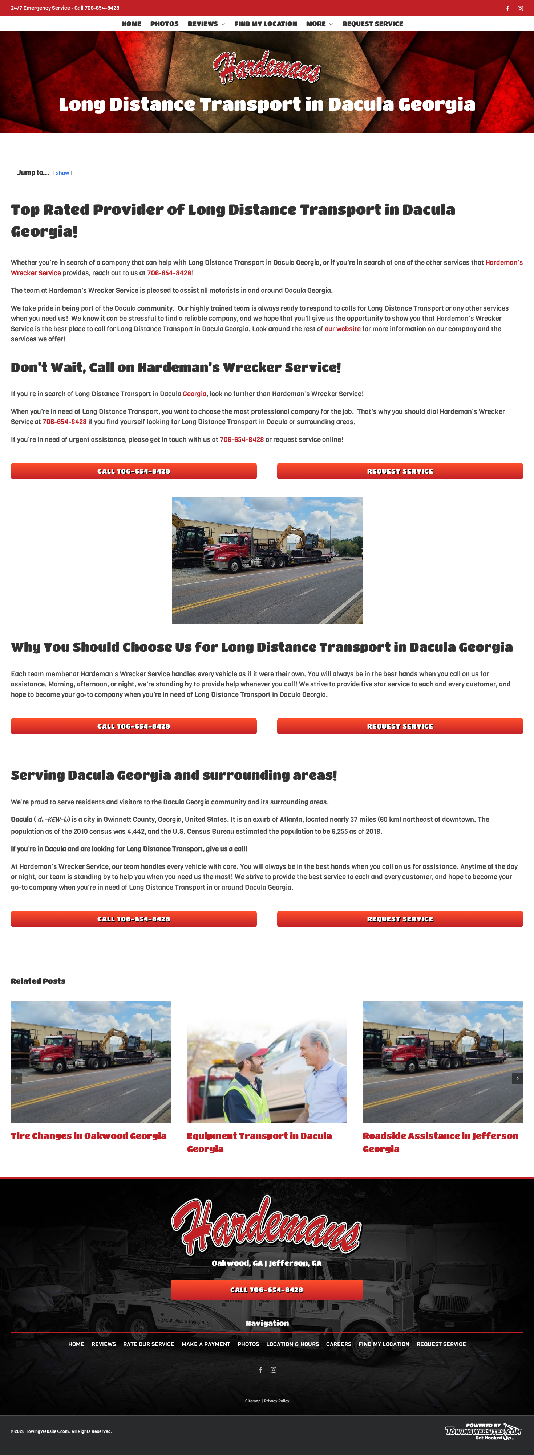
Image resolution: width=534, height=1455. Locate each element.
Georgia (194, 393)
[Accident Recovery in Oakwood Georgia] (443, 1062)
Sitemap (252, 1401)
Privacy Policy (276, 1401)
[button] (16, 1078)
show (62, 173)
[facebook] (260, 1370)
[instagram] (273, 1370)
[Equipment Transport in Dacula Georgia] (91, 1062)
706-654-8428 (102, 8)
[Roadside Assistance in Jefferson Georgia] (267, 1062)
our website (343, 328)
